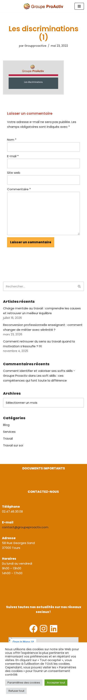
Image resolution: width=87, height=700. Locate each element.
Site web (13, 173)
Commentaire (19, 189)
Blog (6, 425)
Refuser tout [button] (16, 691)
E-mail (13, 156)
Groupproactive (35, 46)
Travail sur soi (13, 445)
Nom (11, 139)
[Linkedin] (54, 628)
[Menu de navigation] (79, 6)
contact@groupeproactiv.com (25, 527)
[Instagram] (43, 628)
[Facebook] (33, 628)
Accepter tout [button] (56, 682)
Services (9, 432)
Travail (8, 438)
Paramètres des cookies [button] (23, 682)
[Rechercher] (79, 286)
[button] (3, 483)
